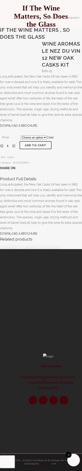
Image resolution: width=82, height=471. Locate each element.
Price (5, 137)
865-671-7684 (50, 366)
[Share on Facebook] (19, 168)
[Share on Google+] (27, 168)
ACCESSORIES (21, 162)
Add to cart (35, 145)
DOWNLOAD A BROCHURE (18, 125)
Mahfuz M (45, 463)
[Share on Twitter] (23, 168)
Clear (50, 137)
